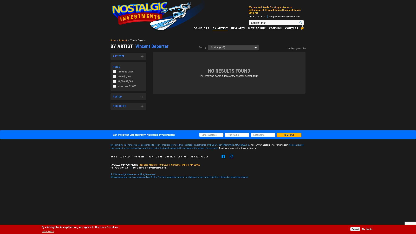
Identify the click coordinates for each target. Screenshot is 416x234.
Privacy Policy (199, 156)
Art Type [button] (119, 56)
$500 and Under (125, 71)
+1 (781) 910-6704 (257, 16)
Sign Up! (289, 135)
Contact (292, 28)
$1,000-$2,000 (125, 81)
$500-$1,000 (124, 76)
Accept (355, 229)
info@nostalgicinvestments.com (284, 16)
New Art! (238, 28)
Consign (275, 28)
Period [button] (117, 96)
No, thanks (367, 229)
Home (113, 40)
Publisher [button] (119, 106)
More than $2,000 (126, 86)
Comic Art (201, 28)
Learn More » (48, 231)
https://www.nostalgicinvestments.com (269, 145)
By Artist (220, 28)
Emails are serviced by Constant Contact (238, 148)
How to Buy (257, 28)
